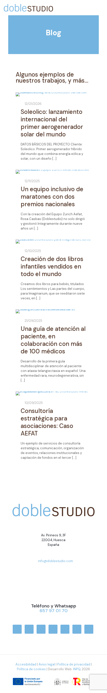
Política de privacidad (73, 664)
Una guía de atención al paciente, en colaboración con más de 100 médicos (53, 340)
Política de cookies (31, 669)
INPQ (77, 669)
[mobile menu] (100, 5)
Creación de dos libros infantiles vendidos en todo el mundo (52, 266)
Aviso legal (47, 664)
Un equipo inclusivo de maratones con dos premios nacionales (52, 196)
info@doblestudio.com (55, 561)
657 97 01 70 (54, 611)
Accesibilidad (25, 664)
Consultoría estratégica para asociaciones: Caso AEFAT (47, 422)
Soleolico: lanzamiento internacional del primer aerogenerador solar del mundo (52, 123)
